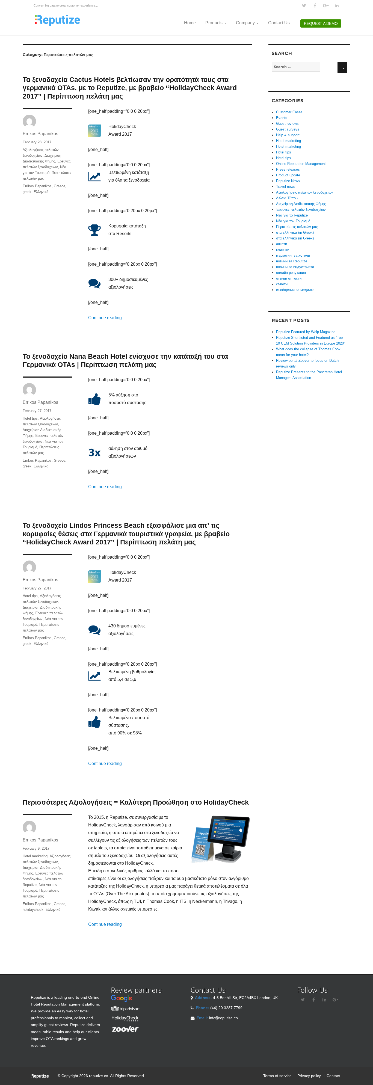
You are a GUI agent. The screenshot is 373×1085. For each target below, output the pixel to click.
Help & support (288, 135)
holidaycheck (33, 910)
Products (214, 22)
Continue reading (105, 317)
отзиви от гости (288, 278)
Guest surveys (287, 129)
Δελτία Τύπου (287, 198)
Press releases (288, 169)
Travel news (285, 187)
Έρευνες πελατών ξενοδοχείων (301, 209)
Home (190, 22)
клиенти (282, 250)
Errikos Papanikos (40, 133)
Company (246, 22)
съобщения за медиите (295, 290)
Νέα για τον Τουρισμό (293, 221)
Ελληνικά (41, 192)
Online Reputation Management (301, 164)
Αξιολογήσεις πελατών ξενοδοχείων (304, 192)
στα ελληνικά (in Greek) (295, 232)
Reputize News (288, 181)
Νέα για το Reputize (292, 215)
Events (281, 118)
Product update (288, 175)
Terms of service (277, 1076)
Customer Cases (289, 112)
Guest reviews (287, 123)
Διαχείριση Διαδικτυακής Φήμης (301, 204)
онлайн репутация (291, 273)
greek (27, 192)
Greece (59, 186)
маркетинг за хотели (293, 255)
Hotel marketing (35, 856)
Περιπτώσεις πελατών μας (297, 227)
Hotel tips (30, 418)
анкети (281, 244)
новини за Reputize (291, 261)
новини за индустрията (295, 267)
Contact (333, 1076)
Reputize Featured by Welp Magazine (305, 332)
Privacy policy (309, 1076)
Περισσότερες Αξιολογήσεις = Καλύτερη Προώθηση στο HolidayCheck (136, 802)
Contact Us (279, 22)
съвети (282, 284)
